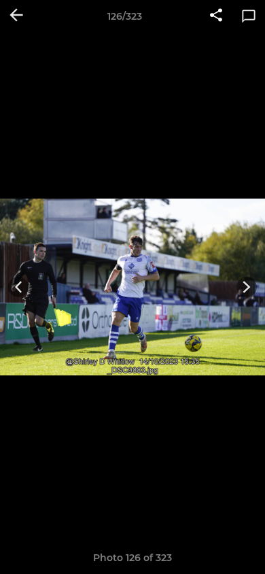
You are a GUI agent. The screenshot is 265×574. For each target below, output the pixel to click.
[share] (216, 16)
